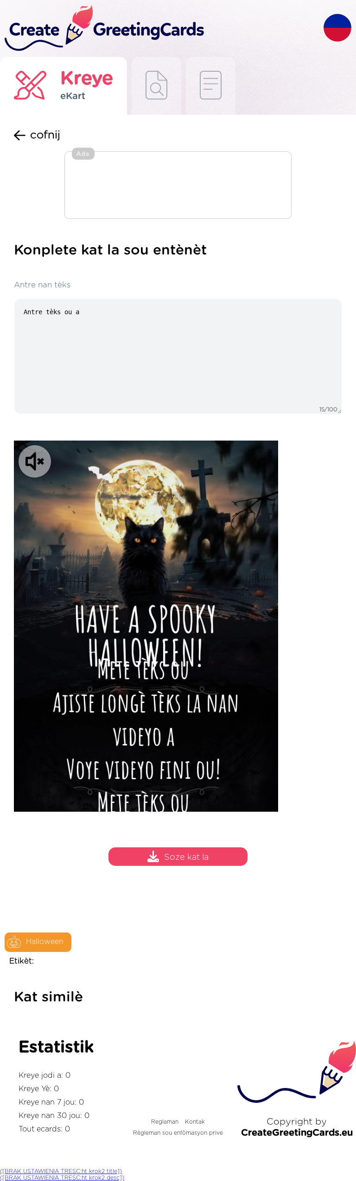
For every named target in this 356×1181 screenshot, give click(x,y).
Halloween (45, 941)
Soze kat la (186, 857)
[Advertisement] (178, 186)
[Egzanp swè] (156, 86)
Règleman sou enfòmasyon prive (178, 1133)
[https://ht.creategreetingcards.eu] (162, 28)
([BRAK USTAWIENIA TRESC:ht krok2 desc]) (62, 1178)
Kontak (195, 1122)
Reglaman (164, 1122)
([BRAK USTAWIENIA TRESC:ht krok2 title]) (61, 1171)
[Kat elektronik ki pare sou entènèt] (210, 86)
